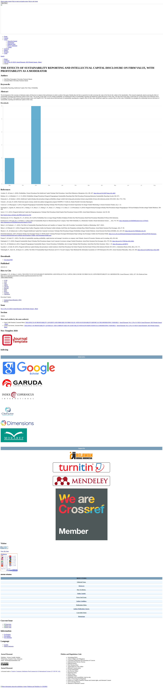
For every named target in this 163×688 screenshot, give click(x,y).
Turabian (6, 292)
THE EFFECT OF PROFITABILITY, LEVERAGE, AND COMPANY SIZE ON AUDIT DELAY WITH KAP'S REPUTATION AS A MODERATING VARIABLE (70, 325)
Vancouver (7, 294)
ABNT (6, 285)
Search (2, 56)
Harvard (6, 288)
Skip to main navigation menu (20, 1)
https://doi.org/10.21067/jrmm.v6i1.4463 (104, 193)
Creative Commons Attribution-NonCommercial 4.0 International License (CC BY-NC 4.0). (35, 671)
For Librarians (8, 637)
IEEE (5, 289)
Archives (6, 48)
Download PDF (8, 260)
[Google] (29, 375)
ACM (5, 280)
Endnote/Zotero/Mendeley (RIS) (12, 300)
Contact (9, 47)
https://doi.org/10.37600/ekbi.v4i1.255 (135, 231)
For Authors (7, 636)
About (5, 39)
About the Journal (12, 41)
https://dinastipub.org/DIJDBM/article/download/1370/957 (16, 222)
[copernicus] (18, 401)
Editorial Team (11, 44)
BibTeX (6, 301)
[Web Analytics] (4, 548)
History (6, 50)
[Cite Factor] (8, 416)
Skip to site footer (33, 1)
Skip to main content (6, 1)
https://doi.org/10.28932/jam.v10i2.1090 (148, 249)
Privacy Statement (12, 45)
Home (5, 36)
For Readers (7, 634)
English (6, 645)
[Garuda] (22, 389)
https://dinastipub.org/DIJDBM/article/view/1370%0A (133, 220)
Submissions (10, 42)
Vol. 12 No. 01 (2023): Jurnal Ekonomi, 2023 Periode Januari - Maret (23, 62)
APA (5, 283)
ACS (5, 282)
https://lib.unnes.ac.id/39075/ (120, 244)
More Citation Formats (6, 277)
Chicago (6, 286)
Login (5, 53)
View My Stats (5, 551)
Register (6, 52)
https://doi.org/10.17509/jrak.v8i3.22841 (123, 241)
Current (6, 38)
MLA (5, 291)
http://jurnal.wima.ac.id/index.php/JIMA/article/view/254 (16, 215)
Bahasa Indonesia (8, 646)
